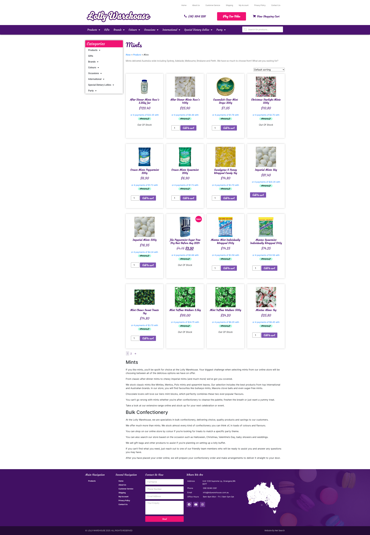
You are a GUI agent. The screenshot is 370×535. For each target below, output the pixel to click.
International (169, 29)
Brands (118, 29)
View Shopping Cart (268, 16)
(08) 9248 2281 (197, 16)
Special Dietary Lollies (196, 29)
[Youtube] (195, 504)
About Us (196, 5)
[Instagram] (202, 504)
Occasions (149, 29)
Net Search (280, 530)
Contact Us (275, 5)
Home (183, 5)
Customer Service (213, 5)
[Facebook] (189, 504)
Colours (133, 29)
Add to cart (188, 128)
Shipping (229, 5)
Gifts (107, 29)
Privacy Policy (260, 5)
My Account (243, 5)
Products (92, 29)
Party (219, 29)
